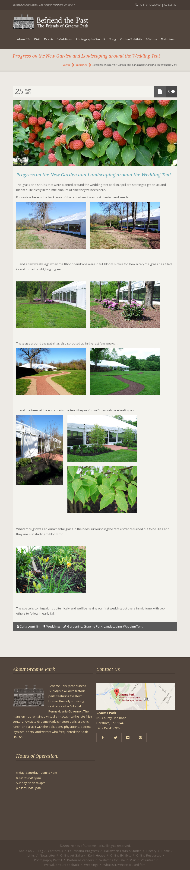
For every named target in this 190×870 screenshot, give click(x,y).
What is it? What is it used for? (124, 865)
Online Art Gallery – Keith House (82, 855)
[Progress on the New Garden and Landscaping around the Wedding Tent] (95, 165)
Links (31, 855)
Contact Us (170, 5)
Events (48, 39)
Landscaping (113, 626)
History (151, 39)
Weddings (64, 39)
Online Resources (148, 855)
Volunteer (168, 39)
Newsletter (47, 855)
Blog (112, 39)
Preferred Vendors (80, 860)
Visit (37, 39)
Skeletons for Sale (112, 860)
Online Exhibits (131, 39)
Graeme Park (93, 626)
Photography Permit (90, 39)
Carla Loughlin (30, 626)
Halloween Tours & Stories (122, 851)
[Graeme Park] (50, 19)
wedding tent (132, 626)
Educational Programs (83, 851)
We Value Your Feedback (61, 865)
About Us (23, 39)
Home (66, 64)
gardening (74, 626)
